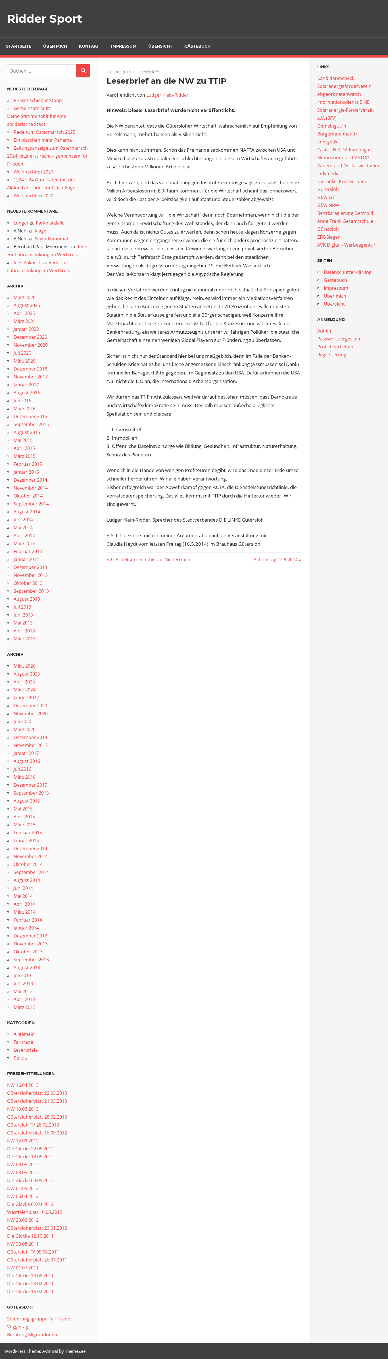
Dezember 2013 (30, 567)
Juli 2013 (22, 607)
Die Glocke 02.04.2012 (30, 1204)
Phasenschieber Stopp (38, 100)
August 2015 (27, 432)
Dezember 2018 (30, 369)
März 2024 (25, 321)
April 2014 (24, 535)
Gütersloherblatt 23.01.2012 (37, 1228)
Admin (324, 331)
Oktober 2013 (28, 583)
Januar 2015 (26, 472)
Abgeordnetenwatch (339, 94)
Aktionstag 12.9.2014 (276, 559)
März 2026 (25, 297)
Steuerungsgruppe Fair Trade (38, 1319)
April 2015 (24, 448)
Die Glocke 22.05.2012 (30, 1149)
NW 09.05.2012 (23, 1164)
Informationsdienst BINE (343, 102)
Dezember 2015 (30, 416)
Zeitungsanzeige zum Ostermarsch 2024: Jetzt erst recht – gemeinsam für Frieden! (47, 156)
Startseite (18, 46)
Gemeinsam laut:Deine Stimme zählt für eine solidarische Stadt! (36, 116)
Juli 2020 (22, 353)
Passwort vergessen (338, 339)
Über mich (55, 46)
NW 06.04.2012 (23, 1196)
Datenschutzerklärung (348, 272)
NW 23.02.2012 (23, 1220)
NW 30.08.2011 (23, 1244)
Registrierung (331, 355)
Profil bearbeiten (335, 347)
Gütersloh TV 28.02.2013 (33, 1125)
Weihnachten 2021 (33, 172)
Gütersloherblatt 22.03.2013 (37, 1093)
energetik (327, 142)
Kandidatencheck (335, 78)
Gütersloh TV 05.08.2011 (33, 1252)
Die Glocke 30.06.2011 (30, 1276)
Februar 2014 (28, 551)
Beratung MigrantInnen (32, 1335)
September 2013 (31, 591)
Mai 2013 (23, 623)
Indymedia (328, 173)
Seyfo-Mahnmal (51, 239)
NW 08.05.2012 (23, 1172)
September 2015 (31, 424)
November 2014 (31, 488)
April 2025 (24, 313)
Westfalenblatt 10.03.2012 (34, 1212)
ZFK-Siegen (329, 237)
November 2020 (31, 345)
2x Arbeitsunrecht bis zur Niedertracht (150, 559)
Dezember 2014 (30, 480)
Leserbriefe (148, 72)
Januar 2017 (26, 385)
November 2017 (31, 377)
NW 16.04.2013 (23, 1085)
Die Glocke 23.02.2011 (30, 1283)
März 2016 (25, 408)
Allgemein (24, 1034)
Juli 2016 (22, 400)
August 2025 (27, 305)
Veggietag (17, 1327)
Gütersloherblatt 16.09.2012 (37, 1133)
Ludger (21, 223)
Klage (40, 231)
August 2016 (27, 393)
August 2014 (27, 512)
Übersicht (160, 46)
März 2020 (25, 361)
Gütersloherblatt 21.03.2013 (37, 1101)
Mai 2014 (23, 527)
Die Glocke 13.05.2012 (30, 1156)
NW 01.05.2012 (23, 1188)
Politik (20, 1058)
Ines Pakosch (27, 262)
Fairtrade (23, 1042)
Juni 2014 (23, 519)
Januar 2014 (26, 559)
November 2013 (31, 575)
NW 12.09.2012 (23, 1141)
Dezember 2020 (30, 337)
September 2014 (31, 504)
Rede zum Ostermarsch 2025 (44, 132)
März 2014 (25, 543)
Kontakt (89, 46)
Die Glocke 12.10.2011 (30, 1236)
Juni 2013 (23, 615)
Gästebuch (197, 46)
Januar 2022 (26, 329)
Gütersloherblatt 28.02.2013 (37, 1117)
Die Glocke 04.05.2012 (30, 1180)
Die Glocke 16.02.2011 (30, 1291)
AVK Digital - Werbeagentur (346, 245)
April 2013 (24, 631)
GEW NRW (328, 205)
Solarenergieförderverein (344, 86)
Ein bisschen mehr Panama (43, 140)
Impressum (123, 46)
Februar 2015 (28, 464)
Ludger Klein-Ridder (167, 95)
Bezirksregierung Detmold (345, 213)
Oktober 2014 (28, 496)
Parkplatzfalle (50, 223)
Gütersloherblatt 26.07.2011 (37, 1260)
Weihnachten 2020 (33, 195)
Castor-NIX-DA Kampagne (344, 150)
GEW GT (326, 197)
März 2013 (25, 639)
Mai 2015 (23, 440)
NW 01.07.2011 (23, 1268)
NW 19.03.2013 (23, 1109)
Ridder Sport (44, 19)
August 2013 (27, 599)
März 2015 (25, 456)
